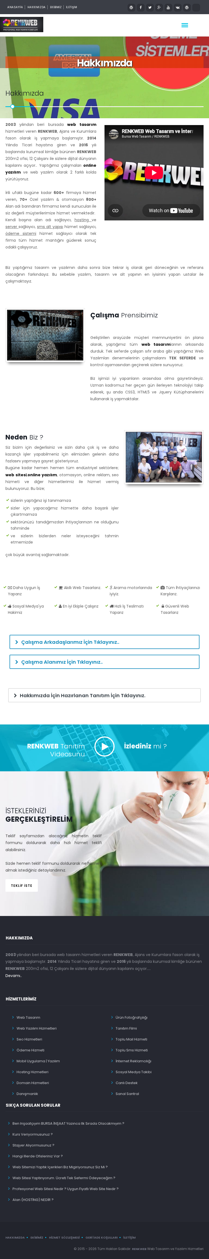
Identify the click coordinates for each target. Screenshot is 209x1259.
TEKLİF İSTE (21, 885)
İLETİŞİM (71, 7)
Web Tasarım (28, 1017)
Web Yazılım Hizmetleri (37, 1028)
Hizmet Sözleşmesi (64, 1237)
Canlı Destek (127, 1082)
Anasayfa (15, 7)
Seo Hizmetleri (29, 1039)
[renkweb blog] (131, 7)
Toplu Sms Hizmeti (132, 1050)
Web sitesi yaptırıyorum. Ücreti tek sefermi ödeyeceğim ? (64, 1178)
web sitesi (16, 475)
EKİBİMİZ (56, 7)
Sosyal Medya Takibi (134, 1072)
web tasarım (81, 124)
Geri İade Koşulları (101, 1237)
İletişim (129, 1237)
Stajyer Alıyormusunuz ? (33, 1145)
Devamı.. (13, 975)
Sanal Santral (127, 1093)
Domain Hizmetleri (33, 1082)
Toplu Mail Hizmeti (131, 1039)
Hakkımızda (36, 7)
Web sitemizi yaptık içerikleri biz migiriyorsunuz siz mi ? (60, 1167)
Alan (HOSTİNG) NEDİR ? (33, 1199)
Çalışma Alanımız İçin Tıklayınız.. (61, 662)
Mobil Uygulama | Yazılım (38, 1061)
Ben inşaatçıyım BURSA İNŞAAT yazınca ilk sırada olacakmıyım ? (68, 1123)
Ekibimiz (36, 1237)
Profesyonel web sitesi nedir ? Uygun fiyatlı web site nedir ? (66, 1188)
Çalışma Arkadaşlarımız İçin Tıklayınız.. (69, 642)
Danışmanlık (27, 1093)
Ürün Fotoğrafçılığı (131, 1017)
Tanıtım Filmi (126, 1028)
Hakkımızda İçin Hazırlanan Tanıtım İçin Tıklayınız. (82, 695)
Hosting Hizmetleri (32, 1072)
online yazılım (42, 475)
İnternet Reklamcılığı (133, 1061)
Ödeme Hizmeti (30, 1050)
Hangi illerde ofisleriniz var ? (38, 1156)
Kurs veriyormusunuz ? (33, 1134)
